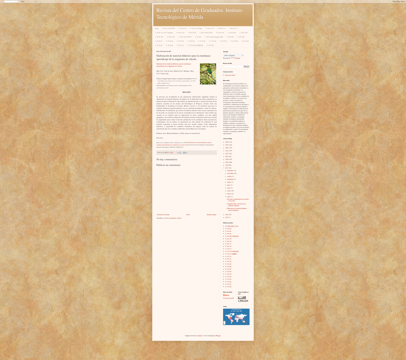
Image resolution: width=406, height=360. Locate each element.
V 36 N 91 (223, 41)
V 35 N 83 (228, 229)
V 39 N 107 (220, 32)
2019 (227, 162)
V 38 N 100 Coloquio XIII (214, 37)
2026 (227, 142)
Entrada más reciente (163, 215)
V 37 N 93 (201, 41)
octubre (229, 176)
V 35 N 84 (210, 45)
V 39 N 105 (243, 32)
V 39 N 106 (232, 32)
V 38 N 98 (240, 37)
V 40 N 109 (192, 32)
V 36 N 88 (169, 45)
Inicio (157, 28)
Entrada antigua (211, 215)
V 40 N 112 (233, 28)
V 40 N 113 (221, 28)
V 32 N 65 (228, 274)
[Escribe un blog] (180, 153)
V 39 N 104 (159, 37)
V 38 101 (198, 37)
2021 (227, 156)
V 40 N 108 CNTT (206, 32)
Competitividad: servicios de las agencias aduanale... (236, 205)
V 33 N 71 (228, 259)
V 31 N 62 (228, 282)
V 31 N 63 (228, 279)
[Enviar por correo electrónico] (178, 153)
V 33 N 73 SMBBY (231, 254)
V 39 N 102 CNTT (184, 37)
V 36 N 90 (234, 41)
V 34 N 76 (228, 246)
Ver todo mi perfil (228, 298)
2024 (227, 148)
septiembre (230, 179)
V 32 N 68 (228, 267)
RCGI (227, 295)
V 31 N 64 (228, 277)
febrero (229, 194)
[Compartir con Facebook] (184, 153)
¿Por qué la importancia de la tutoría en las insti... (238, 200)
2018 (227, 165)
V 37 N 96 (169, 41)
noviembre (230, 173)
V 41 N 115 (183, 28)
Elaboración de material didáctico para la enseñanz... (237, 209)
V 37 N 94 (191, 41)
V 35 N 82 (228, 231)
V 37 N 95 (180, 41)
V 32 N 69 (228, 264)
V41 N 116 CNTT (168, 28)
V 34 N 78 (228, 241)
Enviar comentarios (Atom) (173, 218)
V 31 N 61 (228, 284)
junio (229, 185)
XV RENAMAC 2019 (231, 226)
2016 (227, 215)
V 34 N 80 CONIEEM (232, 236)
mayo (229, 188)
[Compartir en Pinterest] (186, 153)
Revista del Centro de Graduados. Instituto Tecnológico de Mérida (199, 13)
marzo (229, 191)
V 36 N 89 (245, 41)
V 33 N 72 (228, 256)
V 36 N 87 (180, 45)
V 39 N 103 (171, 37)
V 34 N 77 (228, 244)
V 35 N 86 (158, 45)
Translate (237, 58)
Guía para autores (230, 75)
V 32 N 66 (228, 272)
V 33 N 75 (228, 249)
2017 (227, 168)
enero (229, 197)
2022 (227, 154)
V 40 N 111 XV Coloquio (164, 32)
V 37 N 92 (212, 41)
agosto (229, 182)
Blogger (218, 336)
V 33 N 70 (228, 261)
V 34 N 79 (228, 239)
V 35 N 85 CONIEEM (195, 45)
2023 (227, 151)
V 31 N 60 (228, 287)
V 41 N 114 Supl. (196, 28)
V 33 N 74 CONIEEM (232, 251)
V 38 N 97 (158, 41)
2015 (227, 217)
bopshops (199, 336)
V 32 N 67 (228, 269)
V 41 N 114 (210, 28)
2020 (227, 159)
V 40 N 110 (180, 32)
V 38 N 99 (230, 37)
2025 (227, 145)
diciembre (230, 170)
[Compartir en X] (182, 153)
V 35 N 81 (228, 234)
